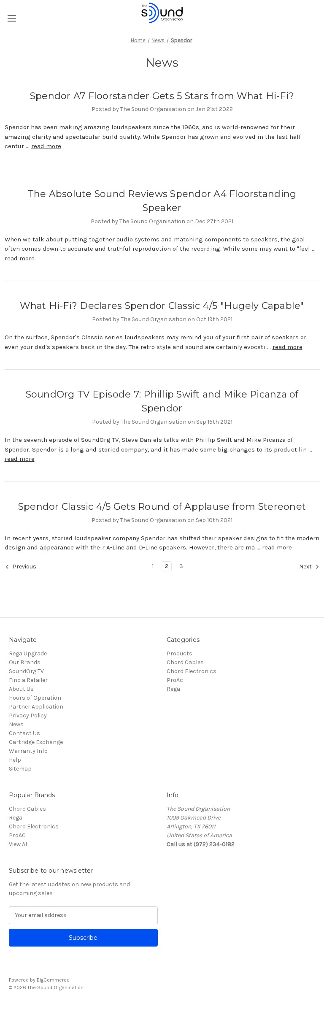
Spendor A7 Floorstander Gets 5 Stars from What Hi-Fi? (162, 96)
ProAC (17, 835)
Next (306, 566)
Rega (173, 689)
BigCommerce (53, 980)
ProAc (175, 680)
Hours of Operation (35, 697)
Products (179, 653)
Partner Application (36, 706)
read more (46, 146)
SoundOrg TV (26, 671)
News (16, 724)
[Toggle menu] (11, 18)
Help (15, 759)
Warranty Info (28, 751)
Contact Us (24, 733)
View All (19, 844)
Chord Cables (185, 662)
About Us (21, 689)
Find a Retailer (28, 680)
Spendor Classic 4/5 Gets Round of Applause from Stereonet (162, 506)
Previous (23, 566)
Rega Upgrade (28, 653)
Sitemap (20, 768)
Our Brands (24, 662)
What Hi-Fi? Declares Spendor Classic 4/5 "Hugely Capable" (162, 305)
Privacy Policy (28, 715)
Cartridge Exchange (36, 742)
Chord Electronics (191, 671)
